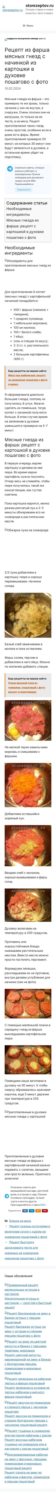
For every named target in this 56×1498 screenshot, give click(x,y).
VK (25, 1211)
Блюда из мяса (20, 1221)
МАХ (43, 1204)
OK (38, 1211)
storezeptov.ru (40, 5)
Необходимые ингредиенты (19, 212)
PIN (44, 1211)
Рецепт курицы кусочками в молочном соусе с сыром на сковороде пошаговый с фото (27, 1231)
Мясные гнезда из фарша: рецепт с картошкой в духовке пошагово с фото (25, 229)
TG (31, 1211)
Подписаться (23, 189)
